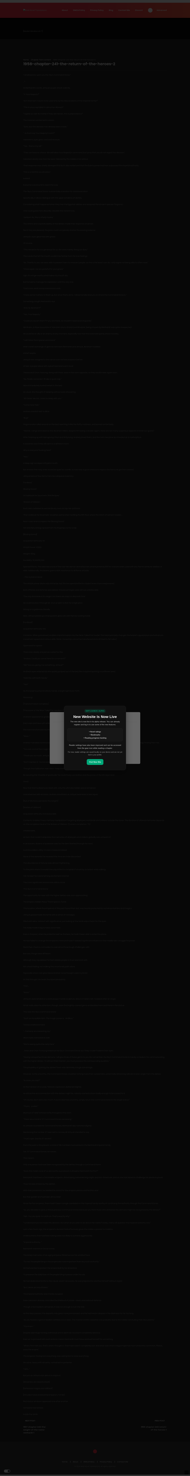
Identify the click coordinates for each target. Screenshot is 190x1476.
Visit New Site (95, 762)
